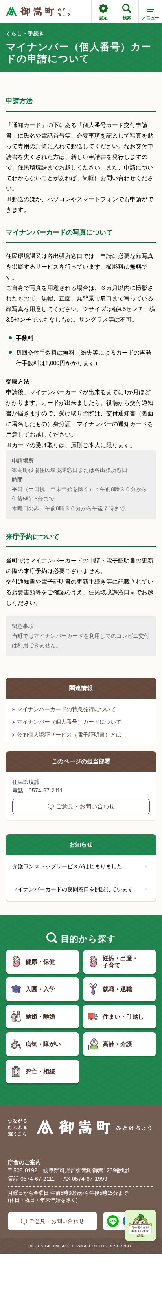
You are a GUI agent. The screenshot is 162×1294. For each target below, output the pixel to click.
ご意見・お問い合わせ (85, 806)
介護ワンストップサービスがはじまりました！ (70, 866)
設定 (103, 17)
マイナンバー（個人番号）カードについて (69, 722)
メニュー (150, 17)
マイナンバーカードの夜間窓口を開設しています (72, 889)
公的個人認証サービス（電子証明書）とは (69, 735)
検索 (127, 17)
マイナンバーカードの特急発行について (66, 709)
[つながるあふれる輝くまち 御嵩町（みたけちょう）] (38, 11)
